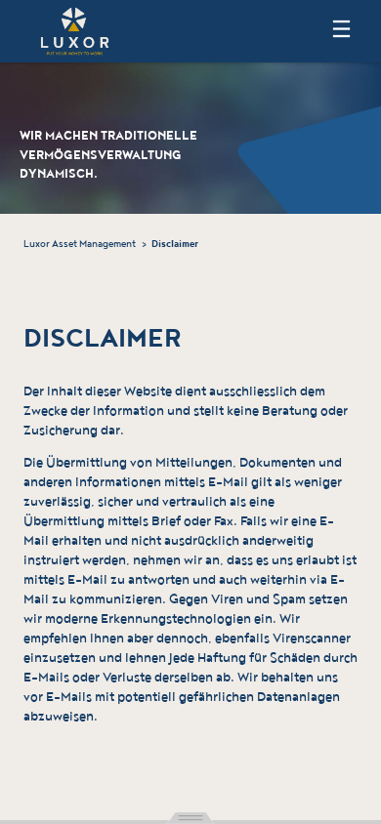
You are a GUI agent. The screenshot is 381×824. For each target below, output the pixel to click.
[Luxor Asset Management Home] (74, 30)
